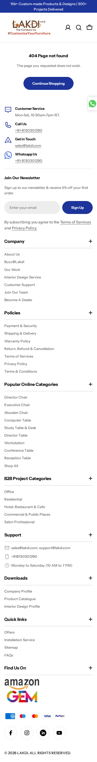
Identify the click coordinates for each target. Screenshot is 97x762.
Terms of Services (75, 222)
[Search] (78, 27)
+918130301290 (24, 556)
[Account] (68, 27)
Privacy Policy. (24, 228)
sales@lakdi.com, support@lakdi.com (40, 548)
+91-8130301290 (28, 130)
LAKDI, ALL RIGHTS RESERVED (43, 753)
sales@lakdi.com (28, 145)
